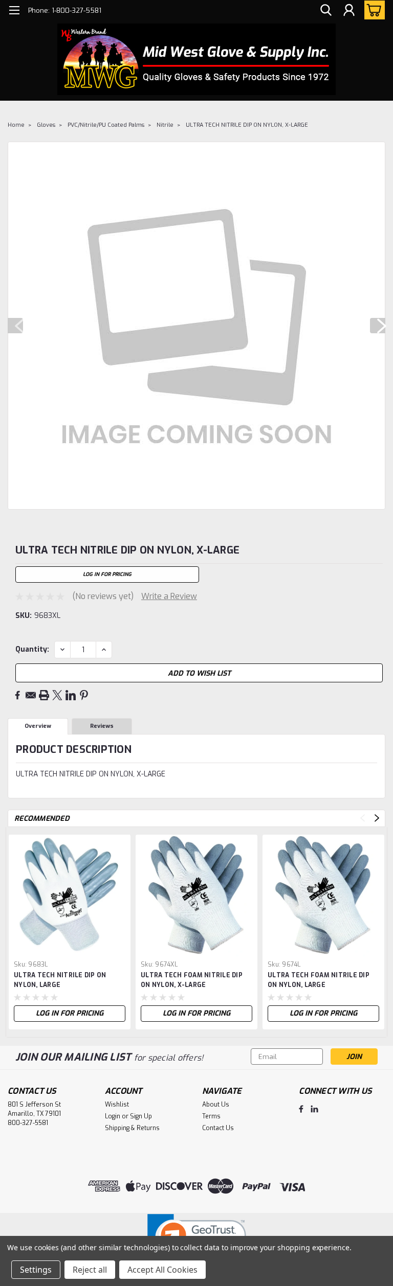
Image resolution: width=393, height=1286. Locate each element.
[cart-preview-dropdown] (372, 10)
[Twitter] (57, 695)
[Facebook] (17, 695)
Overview (38, 726)
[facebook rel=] (301, 1109)
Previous (15, 325)
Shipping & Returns (132, 1128)
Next (377, 325)
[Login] (349, 10)
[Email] (31, 695)
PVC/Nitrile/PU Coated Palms (106, 125)
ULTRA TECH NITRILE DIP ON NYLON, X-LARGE (247, 125)
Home (16, 125)
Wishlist (117, 1104)
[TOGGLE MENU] (14, 11)
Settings (36, 1269)
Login (112, 1116)
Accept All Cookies (162, 1269)
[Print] (44, 695)
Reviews (102, 726)
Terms (211, 1116)
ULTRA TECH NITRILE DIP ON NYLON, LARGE (60, 980)
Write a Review (169, 596)
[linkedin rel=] (314, 1109)
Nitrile (165, 125)
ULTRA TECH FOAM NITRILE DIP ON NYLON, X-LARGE (192, 980)
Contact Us (218, 1128)
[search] (326, 10)
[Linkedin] (71, 695)
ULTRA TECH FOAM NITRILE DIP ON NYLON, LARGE (318, 980)
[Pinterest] (84, 695)
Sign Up (141, 1116)
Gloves (46, 125)
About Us (215, 1104)
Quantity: (32, 649)
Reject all (90, 1269)
